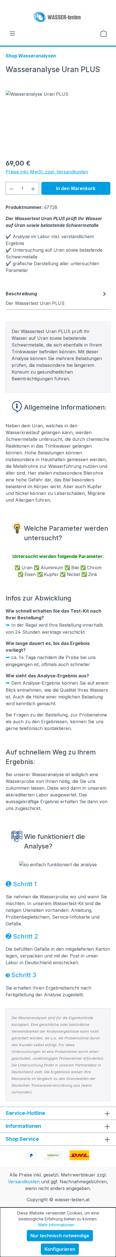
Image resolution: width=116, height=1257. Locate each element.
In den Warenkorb (75, 188)
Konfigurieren (59, 1249)
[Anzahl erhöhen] (33, 188)
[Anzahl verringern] (11, 188)
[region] (58, 122)
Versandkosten (24, 1181)
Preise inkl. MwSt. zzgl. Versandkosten (47, 172)
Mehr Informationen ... (58, 1224)
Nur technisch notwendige (59, 1235)
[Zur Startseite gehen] (58, 17)
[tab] (57, 298)
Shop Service (22, 1139)
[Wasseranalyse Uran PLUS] (58, 122)
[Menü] (12, 33)
